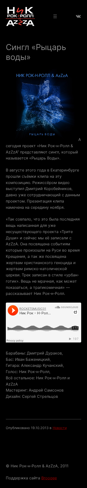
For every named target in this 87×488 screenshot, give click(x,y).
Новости (60, 428)
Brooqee (49, 477)
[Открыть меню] (55, 16)
